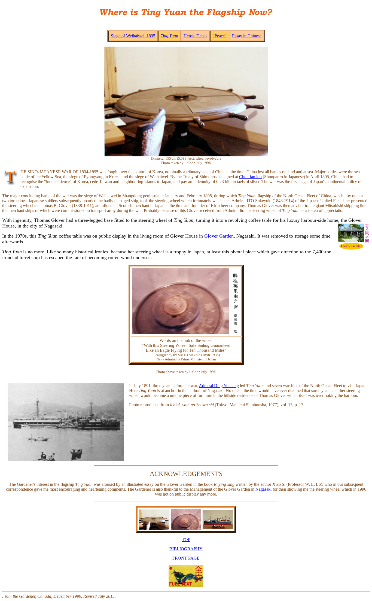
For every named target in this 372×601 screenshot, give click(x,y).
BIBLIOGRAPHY (186, 549)
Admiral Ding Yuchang (219, 385)
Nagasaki (263, 489)
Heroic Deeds (195, 36)
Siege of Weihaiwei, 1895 (133, 36)
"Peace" (220, 36)
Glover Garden (219, 236)
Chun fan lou (250, 176)
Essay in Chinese (246, 36)
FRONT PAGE (186, 558)
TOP (186, 539)
